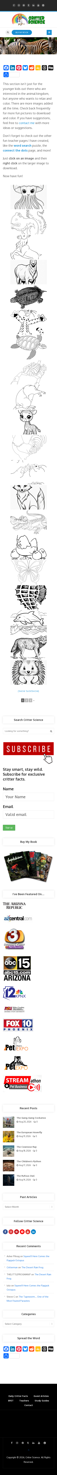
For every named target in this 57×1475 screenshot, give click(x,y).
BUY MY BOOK (22, 32)
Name (8, 788)
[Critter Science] (28, 19)
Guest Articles (41, 1396)
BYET (11, 1400)
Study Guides (42, 1400)
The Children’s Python (29, 1161)
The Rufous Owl (26, 1175)
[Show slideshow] (28, 691)
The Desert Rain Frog (32, 1267)
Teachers (24, 1400)
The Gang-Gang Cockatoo (31, 1117)
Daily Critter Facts (18, 1396)
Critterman (12, 1267)
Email (8, 806)
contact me (27, 123)
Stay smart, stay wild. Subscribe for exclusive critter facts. (24, 788)
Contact (28, 1405)
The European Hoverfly (29, 1132)
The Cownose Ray (27, 1146)
